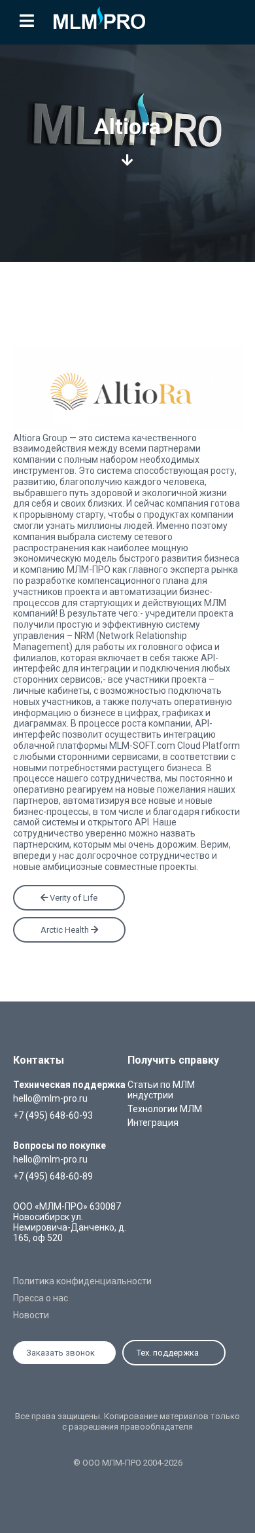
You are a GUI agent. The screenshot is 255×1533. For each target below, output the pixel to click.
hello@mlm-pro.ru (50, 1098)
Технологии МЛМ (165, 1109)
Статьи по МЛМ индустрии (161, 1089)
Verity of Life (72, 898)
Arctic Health (66, 930)
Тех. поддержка (168, 1353)
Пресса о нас (40, 1298)
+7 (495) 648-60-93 (53, 1115)
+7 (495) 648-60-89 (53, 1176)
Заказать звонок (60, 1353)
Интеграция (153, 1122)
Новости (31, 1315)
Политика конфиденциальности (82, 1281)
